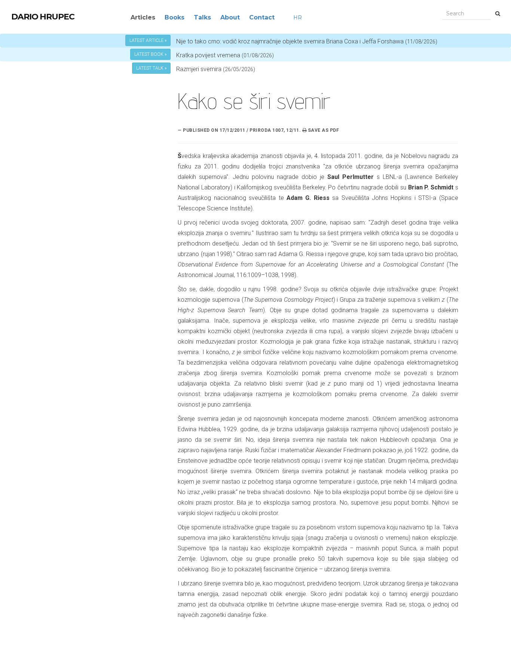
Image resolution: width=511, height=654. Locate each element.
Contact (262, 17)
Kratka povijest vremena (225, 55)
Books (174, 17)
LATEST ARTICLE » (147, 40)
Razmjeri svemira (198, 69)
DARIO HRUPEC (42, 17)
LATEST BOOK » (150, 54)
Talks (202, 17)
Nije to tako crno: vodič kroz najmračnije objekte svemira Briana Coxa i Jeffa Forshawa (306, 41)
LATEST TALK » (151, 68)
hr (297, 17)
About (230, 17)
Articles (143, 17)
